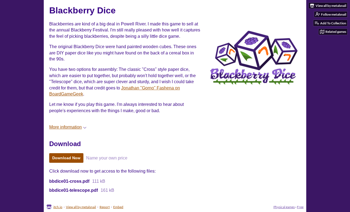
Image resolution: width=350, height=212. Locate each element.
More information (65, 127)
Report (105, 207)
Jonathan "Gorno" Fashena (147, 88)
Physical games (284, 207)
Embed (118, 207)
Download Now (66, 158)
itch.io (57, 207)
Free (300, 207)
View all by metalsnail (81, 207)
